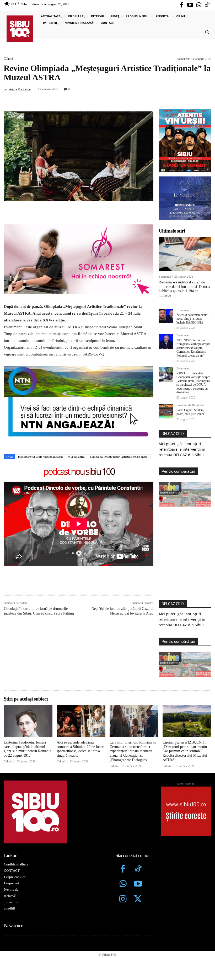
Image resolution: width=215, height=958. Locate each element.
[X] (88, 96)
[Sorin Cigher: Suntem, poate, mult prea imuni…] (166, 411)
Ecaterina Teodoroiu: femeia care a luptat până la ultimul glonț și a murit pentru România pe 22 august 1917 (27, 748)
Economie (165, 276)
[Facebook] (182, 5)
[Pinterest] (100, 96)
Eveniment (183, 310)
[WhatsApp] (113, 96)
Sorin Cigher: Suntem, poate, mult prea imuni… (191, 412)
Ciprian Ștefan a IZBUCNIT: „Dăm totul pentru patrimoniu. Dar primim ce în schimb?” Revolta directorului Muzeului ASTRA (185, 751)
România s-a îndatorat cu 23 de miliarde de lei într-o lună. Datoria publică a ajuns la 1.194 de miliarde (184, 288)
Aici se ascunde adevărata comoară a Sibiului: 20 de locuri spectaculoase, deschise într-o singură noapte (81, 748)
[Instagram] (123, 899)
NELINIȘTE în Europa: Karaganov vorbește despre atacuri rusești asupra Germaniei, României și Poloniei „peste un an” (193, 347)
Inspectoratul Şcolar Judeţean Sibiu (40, 457)
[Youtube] (190, 5)
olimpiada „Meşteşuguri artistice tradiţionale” (119, 457)
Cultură (8, 58)
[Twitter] (138, 899)
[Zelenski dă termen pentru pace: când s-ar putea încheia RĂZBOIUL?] (166, 316)
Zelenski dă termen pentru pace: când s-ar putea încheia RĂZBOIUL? (192, 318)
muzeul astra (76, 457)
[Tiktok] (207, 5)
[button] (206, 31)
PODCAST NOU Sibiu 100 (78, 472)
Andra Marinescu (20, 89)
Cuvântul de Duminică (190, 405)
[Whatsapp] (199, 5)
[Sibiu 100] (20, 28)
